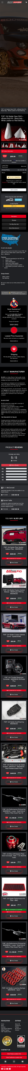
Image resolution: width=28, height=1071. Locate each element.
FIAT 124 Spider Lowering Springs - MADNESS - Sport (14, 989)
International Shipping (6, 1028)
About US (17, 1024)
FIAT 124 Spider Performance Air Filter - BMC (14, 899)
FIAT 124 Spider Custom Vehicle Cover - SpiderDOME (14, 635)
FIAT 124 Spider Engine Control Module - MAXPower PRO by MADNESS (14, 592)
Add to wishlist (14, 190)
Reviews (14, 220)
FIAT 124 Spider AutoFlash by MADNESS (14, 723)
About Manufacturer (14, 228)
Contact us (4, 182)
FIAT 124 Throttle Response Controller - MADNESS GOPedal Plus (14, 679)
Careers (17, 1030)
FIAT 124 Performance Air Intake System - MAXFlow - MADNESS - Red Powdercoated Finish (14, 766)
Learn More (18, 200)
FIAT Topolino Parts (6, 1031)
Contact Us (18, 1025)
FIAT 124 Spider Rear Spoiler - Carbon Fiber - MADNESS (14, 548)
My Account (18, 1028)
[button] (25, 131)
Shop (2, 1025)
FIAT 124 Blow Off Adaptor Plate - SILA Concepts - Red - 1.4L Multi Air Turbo (14, 855)
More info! (23, 166)
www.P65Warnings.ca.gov (18, 293)
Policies (17, 1027)
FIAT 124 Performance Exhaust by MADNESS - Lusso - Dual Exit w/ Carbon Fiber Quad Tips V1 (14, 945)
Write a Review (15, 465)
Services (3, 1027)
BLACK (24, 172)
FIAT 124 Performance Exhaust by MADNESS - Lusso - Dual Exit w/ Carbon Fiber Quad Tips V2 (14, 811)
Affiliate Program (5, 1030)
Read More (13, 341)
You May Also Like (14, 224)
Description (14, 216)
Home (2, 1024)
